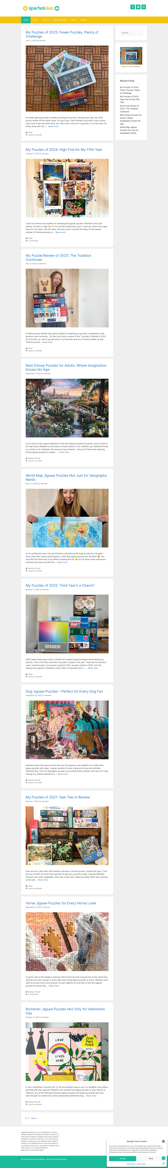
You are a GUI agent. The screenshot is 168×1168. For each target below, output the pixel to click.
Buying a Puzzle (60, 20)
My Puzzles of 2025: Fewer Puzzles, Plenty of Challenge (130, 90)
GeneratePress (61, 1159)
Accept (123, 1158)
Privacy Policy (141, 1164)
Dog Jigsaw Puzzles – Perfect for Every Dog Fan (64, 691)
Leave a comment (35, 135)
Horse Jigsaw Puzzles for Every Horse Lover (61, 903)
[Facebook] (132, 7)
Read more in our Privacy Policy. (32, 1150)
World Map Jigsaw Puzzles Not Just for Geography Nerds (129, 130)
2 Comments (33, 241)
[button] (163, 1141)
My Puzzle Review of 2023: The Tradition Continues (129, 109)
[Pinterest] (138, 7)
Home (25, 20)
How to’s (45, 20)
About (35, 20)
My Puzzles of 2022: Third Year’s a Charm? (60, 585)
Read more (53, 126)
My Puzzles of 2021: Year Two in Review (58, 797)
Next (34, 1118)
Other (73, 20)
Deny (151, 1158)
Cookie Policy (131, 1164)
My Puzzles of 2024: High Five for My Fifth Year (64, 149)
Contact (83, 20)
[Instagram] (143, 7)
